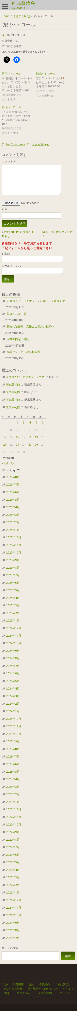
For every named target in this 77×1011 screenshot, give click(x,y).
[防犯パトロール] (19, 86)
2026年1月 (13, 530)
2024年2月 (13, 703)
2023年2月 (13, 794)
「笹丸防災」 (62, 984)
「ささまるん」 (23, 993)
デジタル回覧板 (13, 989)
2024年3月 (13, 696)
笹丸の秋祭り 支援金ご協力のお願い (30, 326)
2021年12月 (13, 900)
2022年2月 (13, 885)
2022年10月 (13, 824)
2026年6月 (13, 492)
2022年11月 (13, 817)
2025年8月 (13, 567)
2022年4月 (13, 870)
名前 (5, 209)
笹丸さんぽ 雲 (16, 314)
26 (36, 444)
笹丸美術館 (13, 384)
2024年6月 (13, 673)
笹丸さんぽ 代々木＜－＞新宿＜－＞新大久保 (36, 301)
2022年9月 (13, 832)
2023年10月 (13, 734)
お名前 (6, 253)
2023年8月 (13, 749)
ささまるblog (21, 16)
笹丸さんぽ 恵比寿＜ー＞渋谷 (25, 377)
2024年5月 (13, 681)
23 (17, 444)
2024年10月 (13, 643)
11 (30, 430)
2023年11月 (13, 726)
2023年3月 (13, 787)
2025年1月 (13, 620)
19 (36, 437)
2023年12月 (13, 719)
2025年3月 (13, 605)
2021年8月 (13, 930)
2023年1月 (13, 802)
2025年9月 (13, 560)
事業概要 (18, 984)
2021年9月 (13, 923)
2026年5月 (13, 499)
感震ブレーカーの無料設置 (23, 352)
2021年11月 (13, 907)
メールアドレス (11, 265)
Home (5, 16)
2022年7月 (13, 847)
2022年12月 (13, 809)
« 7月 (5, 463)
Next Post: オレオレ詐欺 (57, 232)
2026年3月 (13, 515)
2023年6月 (13, 764)
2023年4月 (13, 779)
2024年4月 (13, 688)
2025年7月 (13, 575)
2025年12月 (13, 537)
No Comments (15, 144)
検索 (68, 956)
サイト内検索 (10, 948)
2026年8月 (13, 477)
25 (30, 444)
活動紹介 (44, 984)
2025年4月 (13, 598)
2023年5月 (13, 771)
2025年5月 (13, 590)
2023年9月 (13, 741)
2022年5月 (13, 862)
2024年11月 (13, 635)
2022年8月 (13, 839)
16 (17, 437)
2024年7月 (13, 666)
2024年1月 (13, 711)
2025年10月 (13, 552)
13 (42, 430)
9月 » (13, 463)
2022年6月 (13, 855)
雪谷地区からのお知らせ (42, 989)
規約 (31, 984)
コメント (9, 161)
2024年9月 (13, 651)
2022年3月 (13, 877)
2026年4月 (13, 507)
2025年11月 (13, 545)
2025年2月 (13, 613)
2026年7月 (13, 484)
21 (4, 444)
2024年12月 (13, 628)
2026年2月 (13, 522)
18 (30, 437)
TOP (5, 984)
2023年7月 (13, 756)
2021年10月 (13, 915)
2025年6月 (13, 583)
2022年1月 (13, 892)
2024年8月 (13, 658)
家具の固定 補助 (18, 339)
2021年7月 (13, 938)
